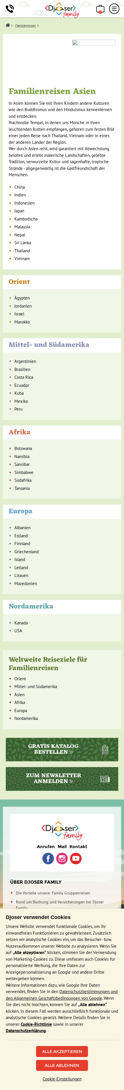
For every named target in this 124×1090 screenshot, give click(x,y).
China (19, 187)
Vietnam (22, 258)
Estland (21, 535)
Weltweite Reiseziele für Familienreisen (48, 664)
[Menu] (114, 8)
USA (18, 630)
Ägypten (22, 298)
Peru (18, 409)
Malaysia (22, 226)
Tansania (22, 488)
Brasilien (22, 369)
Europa (21, 512)
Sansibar (22, 464)
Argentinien (25, 361)
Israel (19, 314)
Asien (19, 694)
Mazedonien (25, 583)
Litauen (21, 575)
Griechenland (26, 551)
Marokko (22, 322)
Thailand (22, 250)
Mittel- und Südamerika (49, 345)
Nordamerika (31, 607)
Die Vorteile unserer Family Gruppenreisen (53, 893)
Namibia (21, 456)
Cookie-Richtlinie (36, 1024)
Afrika (20, 433)
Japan (19, 211)
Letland (21, 567)
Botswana (23, 448)
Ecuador (21, 385)
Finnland (22, 543)
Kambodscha (25, 219)
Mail (62, 846)
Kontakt (78, 846)
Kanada (21, 623)
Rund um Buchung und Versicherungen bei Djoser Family (60, 905)
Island (19, 559)
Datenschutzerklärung (26, 1030)
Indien (20, 195)
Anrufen (46, 846)
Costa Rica (23, 377)
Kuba (19, 393)
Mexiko (21, 401)
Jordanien (23, 306)
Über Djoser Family (35, 882)
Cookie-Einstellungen (62, 1079)
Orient (19, 282)
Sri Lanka (22, 242)
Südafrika (22, 480)
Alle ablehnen (62, 1065)
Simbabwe (23, 472)
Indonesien (24, 203)
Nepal (19, 235)
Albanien (22, 527)
